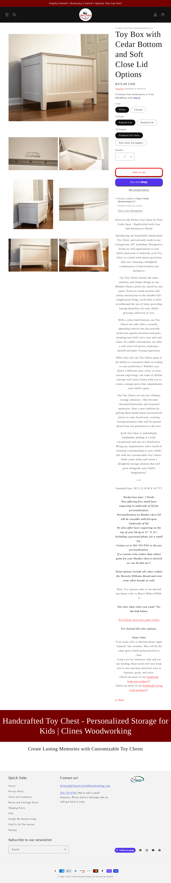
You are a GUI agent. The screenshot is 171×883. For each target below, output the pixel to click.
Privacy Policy (16, 791)
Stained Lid (146, 122)
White (122, 109)
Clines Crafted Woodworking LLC (80, 877)
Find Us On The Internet (21, 824)
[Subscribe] (64, 849)
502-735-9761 (68, 792)
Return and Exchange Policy (23, 802)
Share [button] (121, 700)
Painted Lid (125, 122)
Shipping (119, 89)
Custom (138, 109)
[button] (7, 14)
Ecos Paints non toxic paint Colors (139, 619)
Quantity (119, 150)
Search (12, 785)
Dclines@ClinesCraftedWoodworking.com (85, 785)
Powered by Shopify (104, 877)
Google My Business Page (22, 819)
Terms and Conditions (20, 797)
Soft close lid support (131, 142)
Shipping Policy (16, 808)
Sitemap (12, 830)
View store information (130, 210)
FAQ (10, 813)
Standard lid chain (129, 135)
